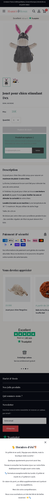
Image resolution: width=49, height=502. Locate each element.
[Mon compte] (39, 11)
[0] (44, 11)
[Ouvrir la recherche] (33, 11)
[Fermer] (45, 442)
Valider (38, 150)
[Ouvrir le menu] (4, 11)
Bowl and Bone (8, 103)
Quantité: (6, 120)
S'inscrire (11, 428)
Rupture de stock (25, 129)
